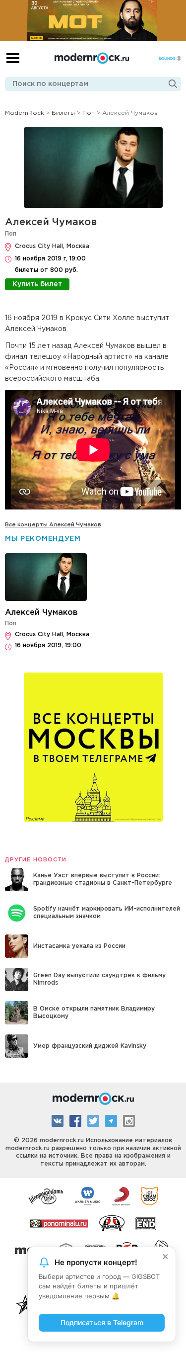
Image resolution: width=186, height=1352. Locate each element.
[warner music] (88, 1195)
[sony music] (121, 1195)
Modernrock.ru (92, 58)
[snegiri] (111, 1223)
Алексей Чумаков (51, 222)
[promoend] (146, 1223)
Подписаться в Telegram (102, 1322)
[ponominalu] (59, 1223)
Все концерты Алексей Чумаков (53, 524)
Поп (10, 234)
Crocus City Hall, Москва (52, 246)
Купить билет (37, 284)
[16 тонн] (46, 1195)
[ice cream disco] (149, 1195)
